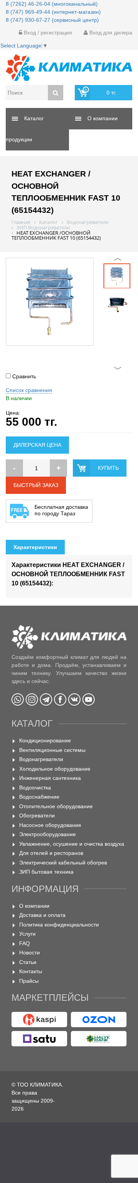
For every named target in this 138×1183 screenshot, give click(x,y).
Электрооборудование (47, 834)
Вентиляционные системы (52, 750)
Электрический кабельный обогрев (63, 862)
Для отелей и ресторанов (51, 853)
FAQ (24, 943)
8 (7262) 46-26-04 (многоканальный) (52, 4)
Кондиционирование (45, 740)
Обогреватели (37, 815)
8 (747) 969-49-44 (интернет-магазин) (53, 12)
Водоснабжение (39, 797)
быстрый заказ (35, 485)
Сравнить (23, 376)
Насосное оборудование (50, 825)
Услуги (27, 934)
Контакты (30, 971)
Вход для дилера (110, 32)
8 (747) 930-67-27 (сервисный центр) (52, 20)
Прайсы (29, 981)
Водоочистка (35, 787)
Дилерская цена (37, 445)
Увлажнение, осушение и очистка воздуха (71, 844)
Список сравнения (29, 390)
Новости (29, 952)
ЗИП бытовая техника (46, 872)
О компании (34, 906)
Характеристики (35, 547)
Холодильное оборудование (54, 769)
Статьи (27, 962)
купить (108, 468)
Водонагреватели (41, 759)
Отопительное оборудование (56, 806)
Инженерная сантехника (50, 778)
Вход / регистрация (47, 32)
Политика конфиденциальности (59, 925)
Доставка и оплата (42, 915)
